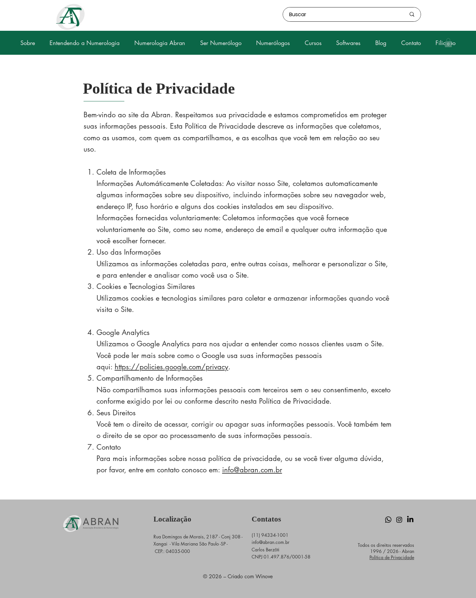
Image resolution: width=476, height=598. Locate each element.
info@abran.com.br (252, 469)
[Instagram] (399, 519)
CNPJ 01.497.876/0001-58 (281, 557)
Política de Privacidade (391, 557)
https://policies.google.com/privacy (171, 366)
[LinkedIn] (410, 519)
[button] (448, 42)
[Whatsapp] (388, 519)
